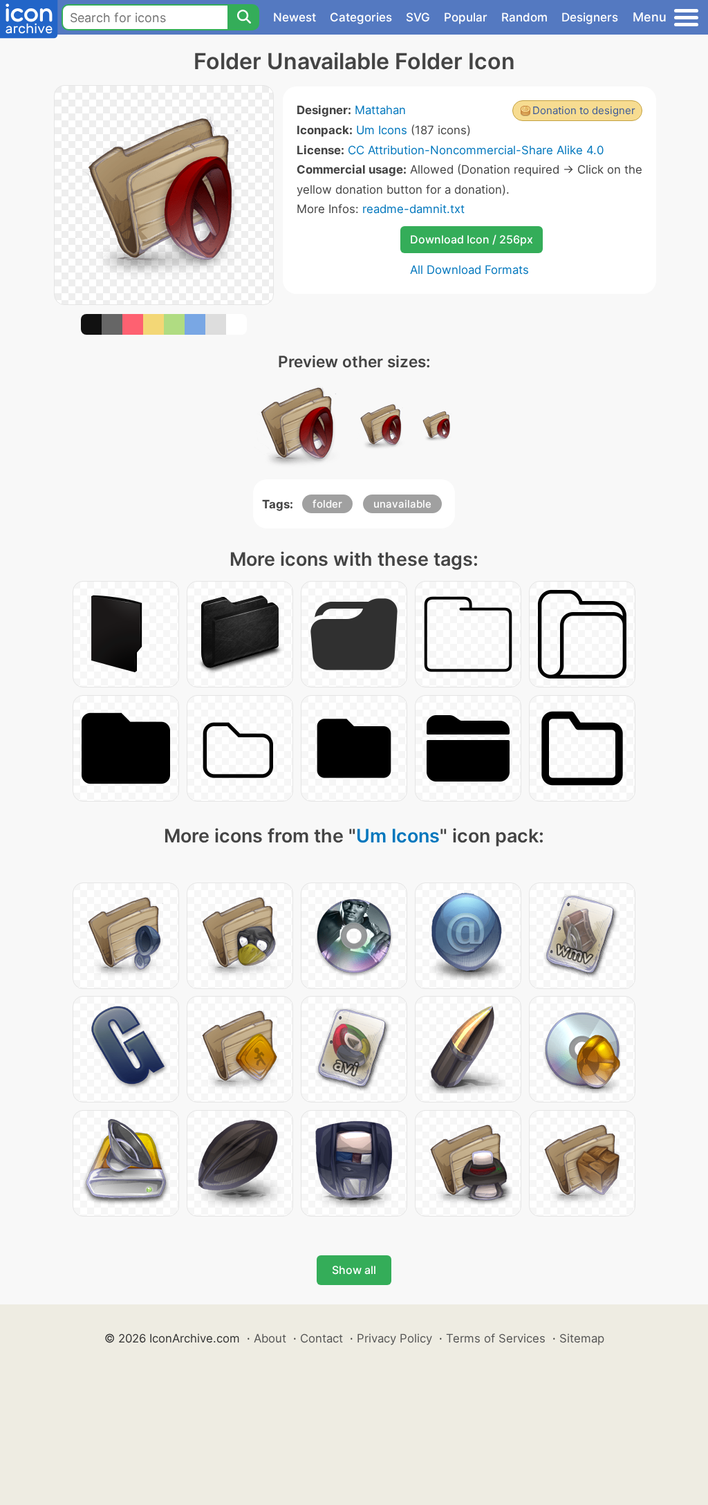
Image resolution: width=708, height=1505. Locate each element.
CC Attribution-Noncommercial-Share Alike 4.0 (476, 150)
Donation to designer (583, 110)
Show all (354, 1270)
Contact (321, 1338)
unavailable (402, 503)
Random (524, 17)
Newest (294, 17)
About (270, 1338)
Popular (465, 17)
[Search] (243, 17)
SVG (418, 17)
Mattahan (380, 110)
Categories (361, 17)
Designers (589, 17)
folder (327, 503)
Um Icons (381, 130)
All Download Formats (469, 270)
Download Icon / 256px (471, 239)
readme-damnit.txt (413, 209)
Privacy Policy (394, 1338)
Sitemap (581, 1338)
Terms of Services (496, 1338)
